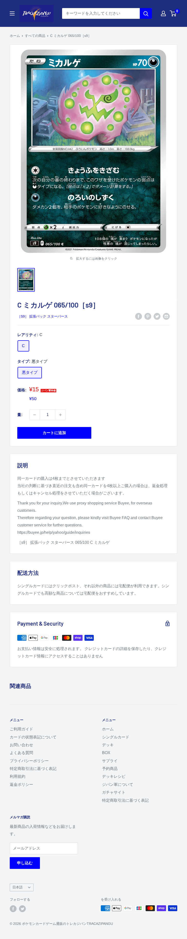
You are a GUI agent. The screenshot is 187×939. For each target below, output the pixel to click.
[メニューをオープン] (12, 13)
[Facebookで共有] (138, 316)
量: (19, 415)
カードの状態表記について (33, 737)
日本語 (17, 887)
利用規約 (17, 776)
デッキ (108, 745)
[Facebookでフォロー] (13, 908)
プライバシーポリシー (29, 761)
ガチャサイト (113, 792)
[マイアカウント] (163, 13)
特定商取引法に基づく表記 (33, 769)
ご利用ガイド (21, 729)
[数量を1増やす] (60, 415)
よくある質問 (21, 753)
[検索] (146, 13)
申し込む (25, 863)
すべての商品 (35, 36)
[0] (173, 13)
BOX (106, 753)
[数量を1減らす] (34, 415)
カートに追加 (54, 433)
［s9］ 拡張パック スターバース (42, 316)
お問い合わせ (21, 745)
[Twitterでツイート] (157, 316)
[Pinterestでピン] (147, 316)
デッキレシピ (113, 776)
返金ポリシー (21, 784)
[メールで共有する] (166, 316)
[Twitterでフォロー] (22, 908)
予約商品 (110, 769)
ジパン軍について (117, 784)
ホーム (15, 36)
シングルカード (115, 737)
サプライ (110, 761)
